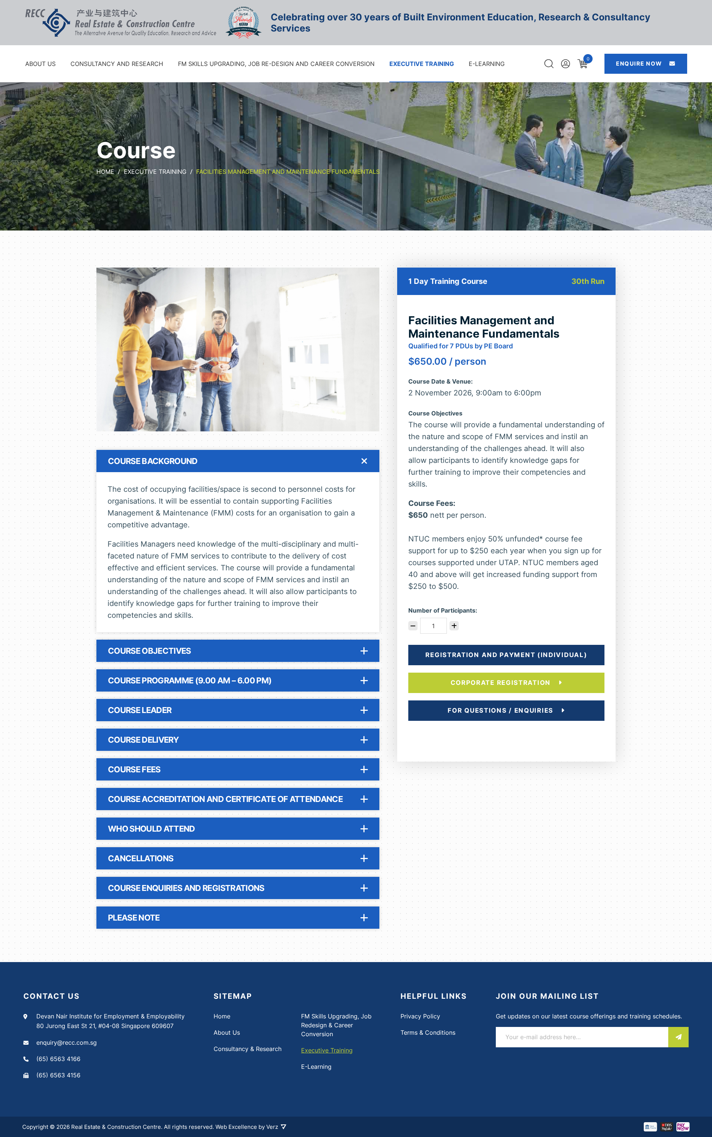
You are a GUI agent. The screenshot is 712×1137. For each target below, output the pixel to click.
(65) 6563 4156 (58, 1075)
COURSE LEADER (139, 710)
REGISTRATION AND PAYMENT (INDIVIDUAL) (506, 655)
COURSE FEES (134, 769)
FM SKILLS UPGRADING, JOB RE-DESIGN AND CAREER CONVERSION (276, 63)
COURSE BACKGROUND (153, 461)
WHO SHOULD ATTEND (151, 828)
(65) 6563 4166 (58, 1059)
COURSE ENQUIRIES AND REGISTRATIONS (186, 888)
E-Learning (487, 63)
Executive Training (421, 63)
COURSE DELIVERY (143, 740)
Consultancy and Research (116, 63)
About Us (40, 63)
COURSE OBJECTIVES (149, 651)
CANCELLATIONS (140, 858)
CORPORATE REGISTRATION (502, 682)
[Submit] (678, 1037)
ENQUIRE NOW (640, 63)
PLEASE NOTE (134, 917)
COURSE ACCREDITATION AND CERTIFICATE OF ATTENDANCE (225, 799)
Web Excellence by (246, 1126)
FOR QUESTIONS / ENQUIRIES (501, 710)
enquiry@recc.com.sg (66, 1042)
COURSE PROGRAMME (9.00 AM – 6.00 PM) (189, 680)
